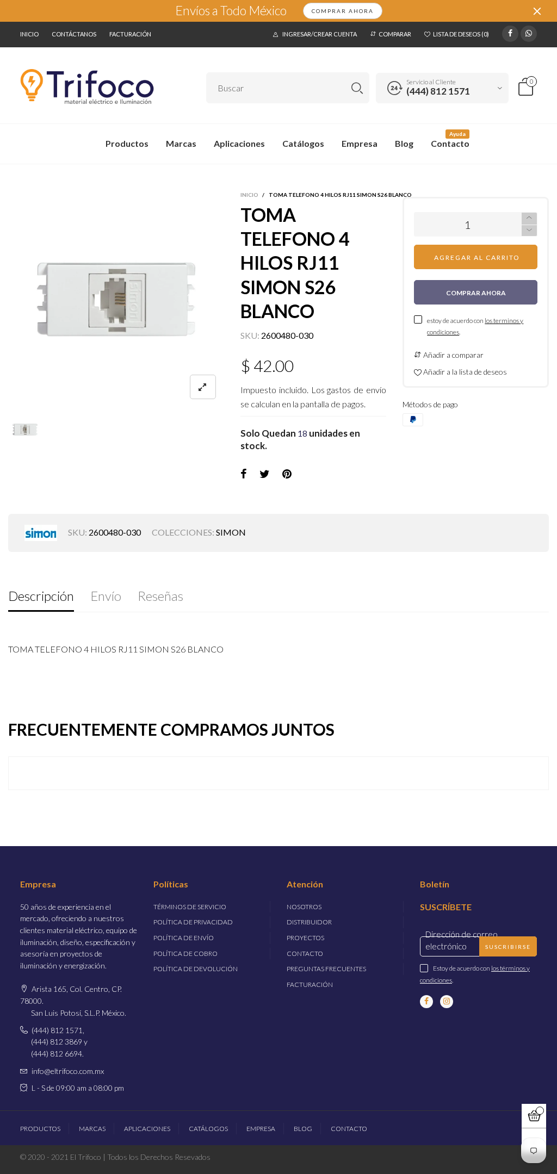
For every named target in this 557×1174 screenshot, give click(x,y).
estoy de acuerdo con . (475, 326)
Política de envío (183, 938)
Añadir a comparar (453, 354)
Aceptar (515, 1164)
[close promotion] (537, 11)
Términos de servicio (189, 907)
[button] (529, 231)
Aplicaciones (239, 143)
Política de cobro (185, 953)
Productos (127, 143)
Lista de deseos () (461, 34)
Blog (404, 143)
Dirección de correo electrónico (461, 940)
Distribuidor (309, 922)
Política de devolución (195, 969)
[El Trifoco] (87, 86)
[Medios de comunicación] (203, 387)
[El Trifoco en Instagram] (446, 1001)
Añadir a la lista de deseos (464, 371)
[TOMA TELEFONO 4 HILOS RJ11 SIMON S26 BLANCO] (116, 299)
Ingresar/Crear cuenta (319, 34)
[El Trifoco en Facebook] (426, 1001)
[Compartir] (243, 474)
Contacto (450, 143)
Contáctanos (74, 34)
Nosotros (304, 907)
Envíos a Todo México (231, 11)
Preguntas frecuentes (326, 969)
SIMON (231, 532)
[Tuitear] (264, 474)
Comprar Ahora (343, 11)
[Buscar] (357, 87)
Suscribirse (508, 946)
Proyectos (305, 938)
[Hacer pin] (287, 474)
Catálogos (303, 143)
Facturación (130, 34)
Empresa (359, 143)
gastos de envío (356, 389)
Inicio (29, 34)
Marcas (181, 143)
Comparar (395, 34)
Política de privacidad (193, 922)
